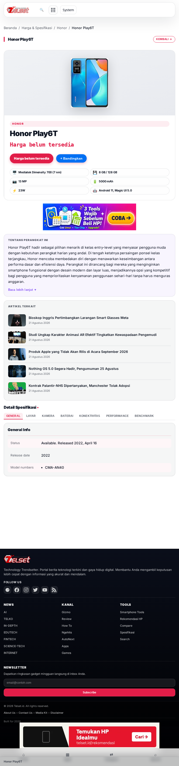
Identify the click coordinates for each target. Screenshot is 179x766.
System (68, 10)
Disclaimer (57, 712)
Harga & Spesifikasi (37, 28)
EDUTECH (10, 632)
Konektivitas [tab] (89, 416)
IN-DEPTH (10, 625)
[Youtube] (44, 590)
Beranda (10, 28)
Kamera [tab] (48, 416)
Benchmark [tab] (144, 416)
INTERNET (10, 653)
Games (66, 653)
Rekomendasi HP (131, 619)
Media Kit (41, 712)
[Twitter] (35, 590)
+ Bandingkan (71, 158)
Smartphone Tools (132, 612)
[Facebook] (17, 590)
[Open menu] (53, 10)
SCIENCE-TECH (14, 646)
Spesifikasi (127, 632)
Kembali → (164, 39)
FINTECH (10, 639)
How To (67, 625)
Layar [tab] (31, 416)
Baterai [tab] (67, 416)
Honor (62, 28)
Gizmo (66, 612)
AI (5, 612)
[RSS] (54, 590)
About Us (9, 712)
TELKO (8, 619)
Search (125, 639)
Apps (65, 646)
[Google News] (7, 590)
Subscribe (89, 692)
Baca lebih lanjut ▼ (22, 289)
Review (67, 619)
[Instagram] (26, 590)
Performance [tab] (117, 416)
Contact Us (25, 712)
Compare (126, 625)
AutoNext (68, 639)
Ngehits (67, 632)
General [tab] (13, 416)
